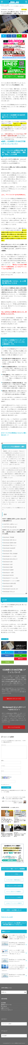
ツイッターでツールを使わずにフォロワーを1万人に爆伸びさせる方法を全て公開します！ (13, 967)
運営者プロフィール (6, 1004)
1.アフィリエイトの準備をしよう (14, 874)
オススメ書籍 (5, 639)
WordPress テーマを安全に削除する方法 (17, 960)
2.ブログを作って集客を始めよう (14, 880)
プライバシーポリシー (7, 1010)
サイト (2, 771)
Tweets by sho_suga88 (7, 917)
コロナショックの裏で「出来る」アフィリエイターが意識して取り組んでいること (13, 952)
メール (3, 765)
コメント (3, 745)
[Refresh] (11, 777)
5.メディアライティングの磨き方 (14, 897)
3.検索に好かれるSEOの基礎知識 (14, 885)
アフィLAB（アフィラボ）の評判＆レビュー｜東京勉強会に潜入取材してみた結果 (17, 936)
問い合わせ (4, 1006)
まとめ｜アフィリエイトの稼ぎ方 (14, 903)
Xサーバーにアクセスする (14, 727)
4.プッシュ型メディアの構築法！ (14, 891)
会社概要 (3, 1002)
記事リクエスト (5, 1008)
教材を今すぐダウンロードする (14, 698)
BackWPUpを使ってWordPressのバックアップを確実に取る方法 (17, 944)
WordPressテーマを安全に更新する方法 (17, 975)
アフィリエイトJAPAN (13, 1043)
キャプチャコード (5, 784)
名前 (2, 760)
